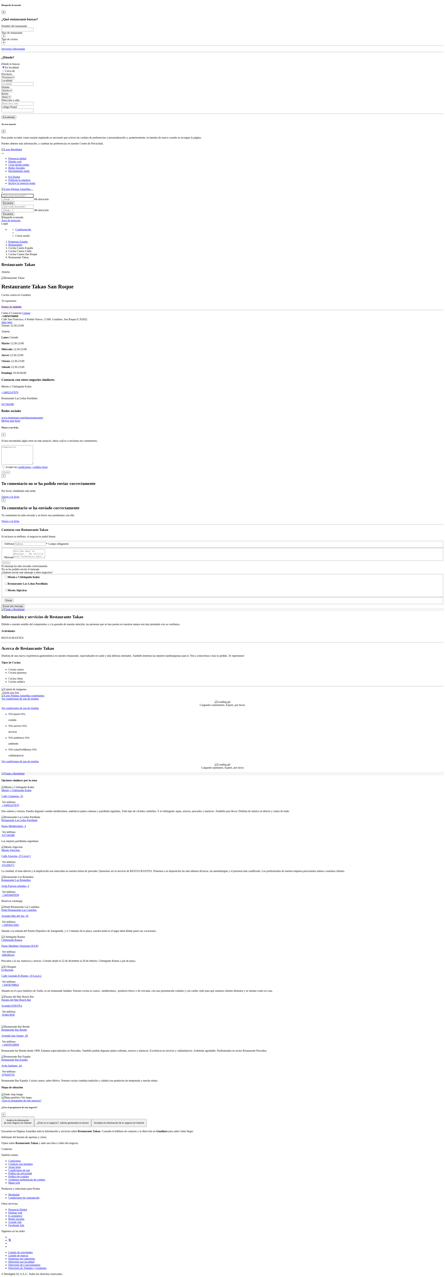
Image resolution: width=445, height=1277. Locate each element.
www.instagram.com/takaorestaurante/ (22, 417)
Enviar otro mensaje (13, 606)
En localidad (12, 67)
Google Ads (15, 1222)
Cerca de (10, 70)
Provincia (6, 74)
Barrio (4, 93)
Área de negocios (11, 220)
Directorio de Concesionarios (24, 1264)
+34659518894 (10, 1044)
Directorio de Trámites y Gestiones (27, 1268)
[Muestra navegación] (31, 190)
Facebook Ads (16, 1225)
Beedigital (13, 1194)
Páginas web (15, 1212)
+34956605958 (10, 895)
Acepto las (26, 467)
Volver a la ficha (10, 496)
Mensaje (8, 557)
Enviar (6, 472)
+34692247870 (9, 392)
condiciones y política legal (32, 467)
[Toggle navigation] (2, 153)
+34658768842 (10, 984)
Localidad (6, 80)
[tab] (22, 695)
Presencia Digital (17, 1209)
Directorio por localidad (21, 1261)
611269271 (7, 865)
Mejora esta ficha (10, 420)
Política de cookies (18, 1176)
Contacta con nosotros (20, 1163)
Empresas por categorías (21, 1258)
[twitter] (9, 1240)
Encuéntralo (9, 117)
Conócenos (14, 1160)
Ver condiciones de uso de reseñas (20, 698)
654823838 (8, 1014)
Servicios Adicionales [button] (13, 48)
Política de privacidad (20, 1173)
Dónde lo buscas (10, 63)
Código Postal (9, 106)
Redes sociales (16, 1218)
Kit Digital (14, 176)
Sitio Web (6, 322)
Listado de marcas (18, 1255)
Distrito (5, 87)
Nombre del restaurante (14, 26)
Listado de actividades (20, 1252)
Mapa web (14, 1182)
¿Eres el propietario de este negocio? (21, 1100)
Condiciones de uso (19, 1170)
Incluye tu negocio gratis (21, 183)
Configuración (23, 229)
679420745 (8, 1074)
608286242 (8, 954)
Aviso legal (14, 1167)
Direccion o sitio (10, 100)
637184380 (7, 404)
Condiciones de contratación (23, 1197)
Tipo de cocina (9, 39)
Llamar (26, 313)
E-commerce (15, 1215)
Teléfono (9, 543)
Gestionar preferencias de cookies (26, 1179)
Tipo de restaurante (11, 32)
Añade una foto (10, 692)
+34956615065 (10, 925)
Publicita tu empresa (19, 180)
